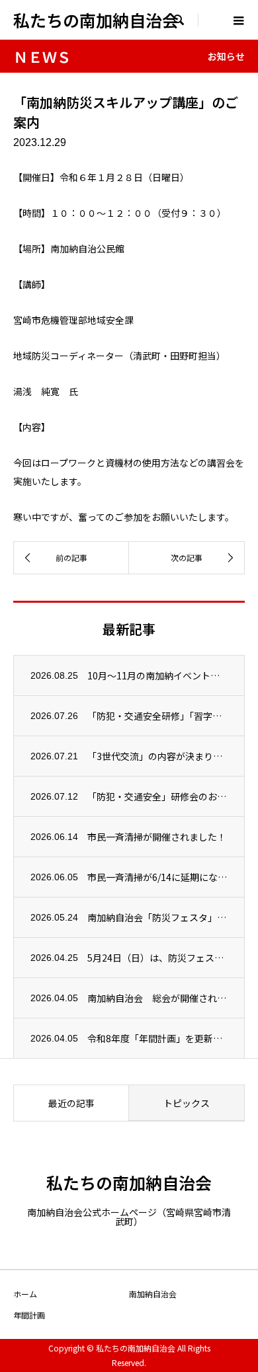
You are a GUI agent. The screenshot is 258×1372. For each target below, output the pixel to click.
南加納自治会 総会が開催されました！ (157, 998)
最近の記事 (71, 1103)
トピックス (186, 1103)
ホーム (25, 1293)
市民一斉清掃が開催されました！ (156, 836)
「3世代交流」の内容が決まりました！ (157, 756)
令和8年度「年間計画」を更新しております (157, 1038)
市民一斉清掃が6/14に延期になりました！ (157, 877)
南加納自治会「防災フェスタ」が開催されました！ (157, 917)
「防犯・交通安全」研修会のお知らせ (157, 796)
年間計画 (29, 1314)
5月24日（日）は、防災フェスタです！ (157, 957)
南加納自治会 (153, 1293)
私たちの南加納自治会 (96, 20)
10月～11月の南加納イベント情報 (157, 675)
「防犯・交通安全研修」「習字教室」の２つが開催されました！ (157, 715)
